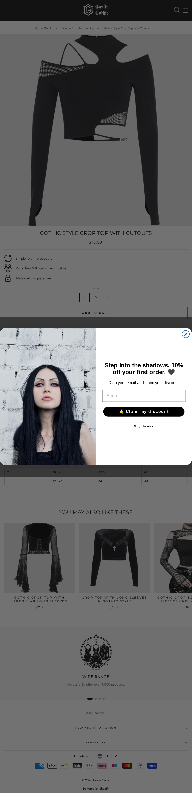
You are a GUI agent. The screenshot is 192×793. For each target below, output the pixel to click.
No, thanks (144, 426)
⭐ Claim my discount (144, 411)
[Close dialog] (186, 334)
